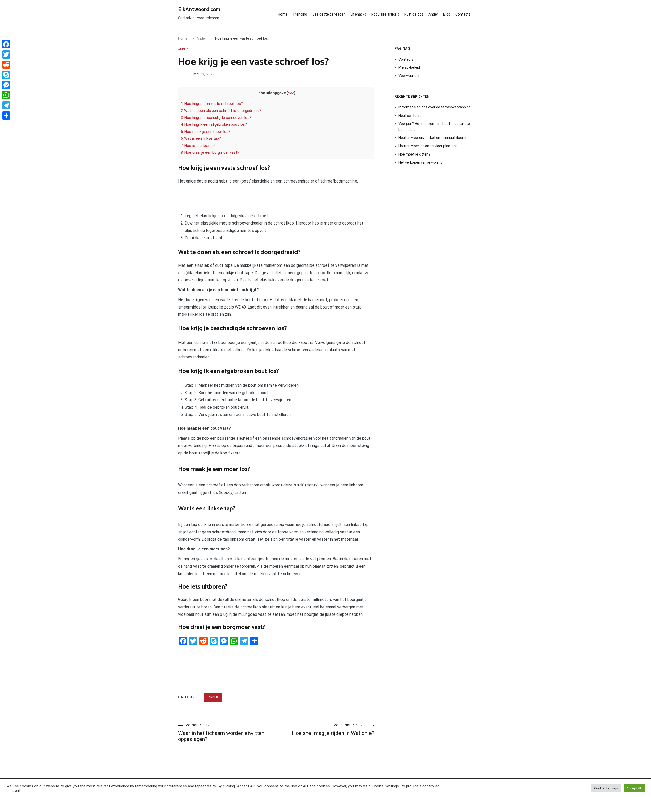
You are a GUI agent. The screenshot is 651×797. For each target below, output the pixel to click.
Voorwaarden (409, 76)
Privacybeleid (409, 67)
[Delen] (6, 115)
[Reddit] (6, 65)
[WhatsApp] (6, 95)
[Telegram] (6, 105)
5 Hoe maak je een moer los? (205, 131)
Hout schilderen (411, 116)
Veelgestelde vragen (329, 14)
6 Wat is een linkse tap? (201, 138)
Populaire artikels (385, 14)
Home (283, 14)
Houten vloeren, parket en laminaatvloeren (432, 138)
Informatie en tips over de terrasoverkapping (434, 107)
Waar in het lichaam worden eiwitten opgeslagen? (221, 733)
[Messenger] (6, 85)
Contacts (462, 14)
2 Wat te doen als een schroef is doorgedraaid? (221, 110)
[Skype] (6, 75)
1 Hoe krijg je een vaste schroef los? (212, 103)
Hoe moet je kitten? (414, 154)
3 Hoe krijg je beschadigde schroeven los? (216, 117)
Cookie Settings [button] (606, 788)
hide (291, 93)
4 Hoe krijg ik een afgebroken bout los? (214, 124)
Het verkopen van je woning (420, 162)
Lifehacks (358, 14)
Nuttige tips (413, 14)
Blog (446, 14)
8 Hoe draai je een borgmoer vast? (210, 152)
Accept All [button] (634, 788)
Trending (300, 14)
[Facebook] (6, 44)
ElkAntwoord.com (199, 9)
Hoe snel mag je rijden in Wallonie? (333, 730)
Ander (433, 14)
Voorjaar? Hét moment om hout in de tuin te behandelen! (434, 126)
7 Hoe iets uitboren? (198, 145)
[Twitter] (6, 54)
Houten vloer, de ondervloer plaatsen (427, 146)
